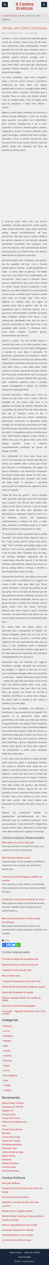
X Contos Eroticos (9, 15)
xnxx (4, 1125)
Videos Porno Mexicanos (14, 1121)
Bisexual (7, 1026)
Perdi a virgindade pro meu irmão (19, 1224)
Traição (7, 1085)
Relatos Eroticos (10, 1163)
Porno (6, 1070)
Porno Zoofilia (24, 1257)
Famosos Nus (9, 1166)
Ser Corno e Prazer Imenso (15, 1196)
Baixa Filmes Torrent (13, 1103)
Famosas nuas (9, 1148)
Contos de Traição (11, 1140)
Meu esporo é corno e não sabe (18, 842)
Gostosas (6, 1159)
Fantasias (8, 1035)
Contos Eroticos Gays (13, 1151)
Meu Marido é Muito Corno (16, 857)
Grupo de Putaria (11, 1117)
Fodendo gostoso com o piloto (17, 1234)
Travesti (7, 1090)
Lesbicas (7, 1055)
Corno (21, 15)
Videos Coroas (16, 1252)
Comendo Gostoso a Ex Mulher (18, 1229)
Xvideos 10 (7, 1110)
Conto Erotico (9, 1114)
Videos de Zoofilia (32, 1252)
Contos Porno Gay (11, 1136)
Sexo (5, 1080)
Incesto (6, 1050)
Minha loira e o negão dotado (17, 1210)
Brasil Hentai (8, 1155)
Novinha (7, 1060)
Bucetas (6, 1133)
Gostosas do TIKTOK (12, 1106)
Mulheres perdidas (12, 1144)
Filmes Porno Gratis (12, 1129)
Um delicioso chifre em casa (16, 1239)
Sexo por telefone (11, 1183)
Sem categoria (10, 1075)
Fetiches (7, 1040)
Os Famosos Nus (10, 1170)
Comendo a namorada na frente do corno (23, 899)
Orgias (6, 1065)
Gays (5, 1045)
